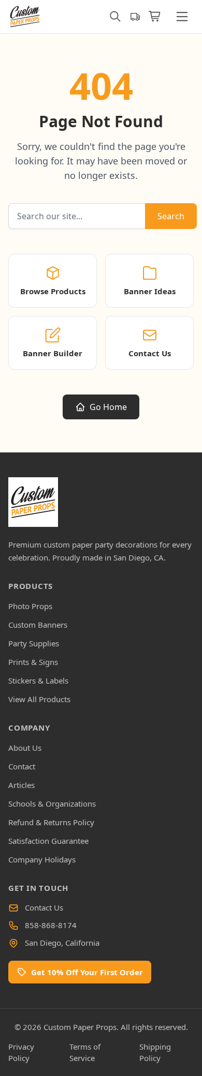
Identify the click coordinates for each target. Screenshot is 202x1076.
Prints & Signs (33, 662)
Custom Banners (37, 624)
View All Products (39, 699)
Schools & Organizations (52, 803)
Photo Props (30, 606)
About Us (24, 747)
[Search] (115, 16)
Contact (21, 766)
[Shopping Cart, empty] (155, 16)
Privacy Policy (21, 1052)
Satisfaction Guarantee (48, 841)
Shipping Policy (155, 1052)
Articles (21, 785)
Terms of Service (84, 1052)
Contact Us (44, 907)
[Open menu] (182, 16)
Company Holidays (42, 859)
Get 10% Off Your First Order (87, 972)
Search (170, 216)
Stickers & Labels (38, 680)
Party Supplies (33, 643)
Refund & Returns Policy (51, 822)
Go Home (108, 407)
